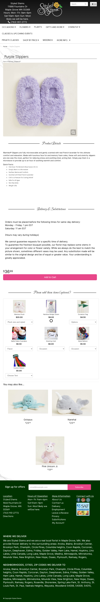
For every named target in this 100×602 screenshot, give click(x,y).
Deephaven (18, 550)
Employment (58, 509)
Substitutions (59, 519)
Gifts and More (54, 27)
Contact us (58, 502)
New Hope (41, 557)
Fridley (37, 550)
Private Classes (10, 40)
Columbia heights (55, 547)
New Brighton (27, 557)
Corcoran (87, 547)
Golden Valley (49, 550)
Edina (29, 550)
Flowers (24, 27)
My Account (58, 522)
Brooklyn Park (11, 547)
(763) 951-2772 (18, 22)
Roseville (38, 582)
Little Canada (18, 553)
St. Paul (20, 585)
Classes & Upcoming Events (17, 33)
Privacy (55, 516)
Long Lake (32, 553)
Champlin (25, 547)
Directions (8, 516)
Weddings (48, 40)
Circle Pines (38, 547)
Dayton (7, 550)
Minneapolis (70, 553)
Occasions (8, 27)
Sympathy (73, 27)
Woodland (60, 585)
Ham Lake (63, 550)
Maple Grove (68, 540)
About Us (57, 499)
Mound (7, 557)
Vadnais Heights (34, 585)
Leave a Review (60, 512)
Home (5, 46)
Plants (38, 27)
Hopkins (83, 550)
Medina (59, 553)
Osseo (52, 557)
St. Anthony (83, 582)
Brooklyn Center (83, 543)
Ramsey (73, 557)
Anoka (61, 543)
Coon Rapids (73, 547)
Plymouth (62, 557)
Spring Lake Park (67, 582)
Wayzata (49, 585)
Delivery (56, 506)
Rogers (82, 557)
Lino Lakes (40, 575)
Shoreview (50, 582)
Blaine (69, 543)
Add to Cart (50, 277)
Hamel (74, 550)
